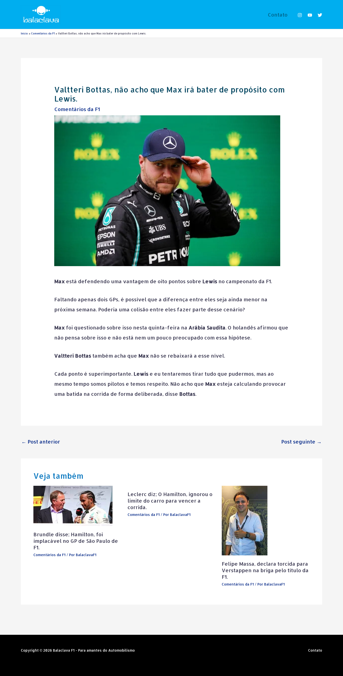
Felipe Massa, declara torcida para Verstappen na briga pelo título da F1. (265, 570)
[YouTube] (310, 15)
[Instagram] (300, 15)
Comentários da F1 (77, 109)
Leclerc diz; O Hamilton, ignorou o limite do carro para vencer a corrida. (170, 500)
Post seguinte (301, 441)
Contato (278, 14)
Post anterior (40, 441)
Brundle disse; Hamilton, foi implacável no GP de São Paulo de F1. (75, 541)
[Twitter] (320, 15)
